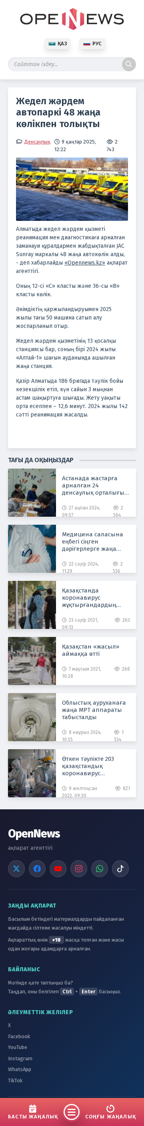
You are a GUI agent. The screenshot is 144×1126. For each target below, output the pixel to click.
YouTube (17, 1047)
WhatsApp (19, 1069)
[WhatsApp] (99, 868)
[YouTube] (58, 868)
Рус (97, 43)
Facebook (19, 1036)
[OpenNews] (72, 19)
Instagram (20, 1058)
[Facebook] (37, 868)
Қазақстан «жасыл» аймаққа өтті (90, 650)
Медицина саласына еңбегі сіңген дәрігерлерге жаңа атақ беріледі (92, 541)
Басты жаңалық (33, 1117)
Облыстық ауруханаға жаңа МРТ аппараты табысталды (94, 710)
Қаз (62, 43)
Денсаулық (37, 142)
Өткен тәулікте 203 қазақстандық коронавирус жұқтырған (88, 766)
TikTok (15, 1080)
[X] (16, 868)
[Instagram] (78, 868)
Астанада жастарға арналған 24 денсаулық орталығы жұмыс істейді (93, 485)
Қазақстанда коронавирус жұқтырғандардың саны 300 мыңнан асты (96, 597)
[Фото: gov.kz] (72, 189)
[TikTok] (120, 868)
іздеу (129, 64)
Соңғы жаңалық (110, 1117)
